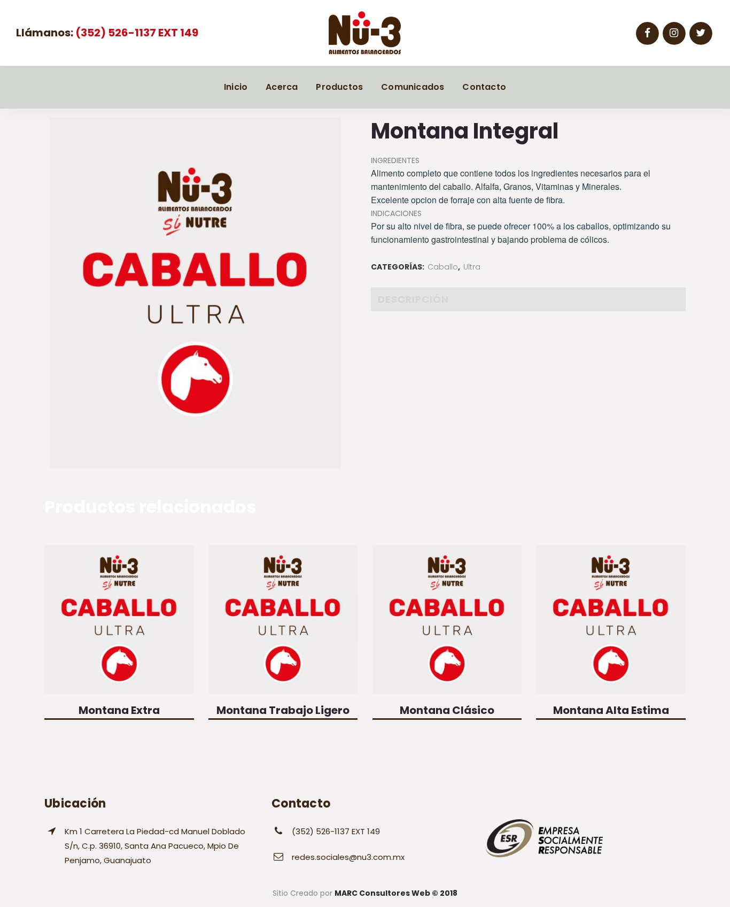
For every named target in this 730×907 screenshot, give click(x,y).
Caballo (443, 267)
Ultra (471, 267)
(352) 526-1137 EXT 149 (135, 32)
